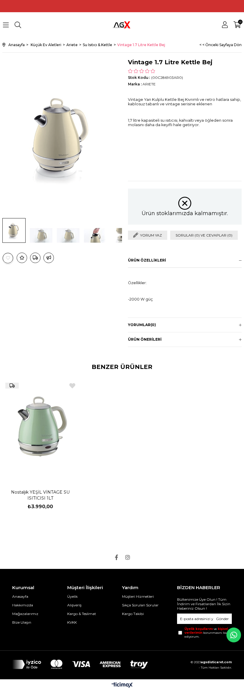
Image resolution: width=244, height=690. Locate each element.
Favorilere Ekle (72, 386)
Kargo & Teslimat (81, 613)
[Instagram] (127, 557)
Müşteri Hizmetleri (138, 596)
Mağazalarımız (25, 613)
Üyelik (72, 596)
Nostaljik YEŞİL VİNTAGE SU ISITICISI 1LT (40, 495)
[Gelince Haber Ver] (48, 258)
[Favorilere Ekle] (8, 258)
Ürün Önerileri (145, 339)
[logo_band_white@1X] (80, 664)
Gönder (222, 619)
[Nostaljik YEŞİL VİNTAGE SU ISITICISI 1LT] (40, 429)
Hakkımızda (22, 605)
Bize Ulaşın (21, 622)
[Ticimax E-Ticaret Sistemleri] (122, 685)
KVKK (72, 622)
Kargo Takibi (133, 613)
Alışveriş (74, 605)
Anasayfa (20, 596)
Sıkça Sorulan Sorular (140, 605)
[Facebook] (116, 557)
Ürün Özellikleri (147, 260)
